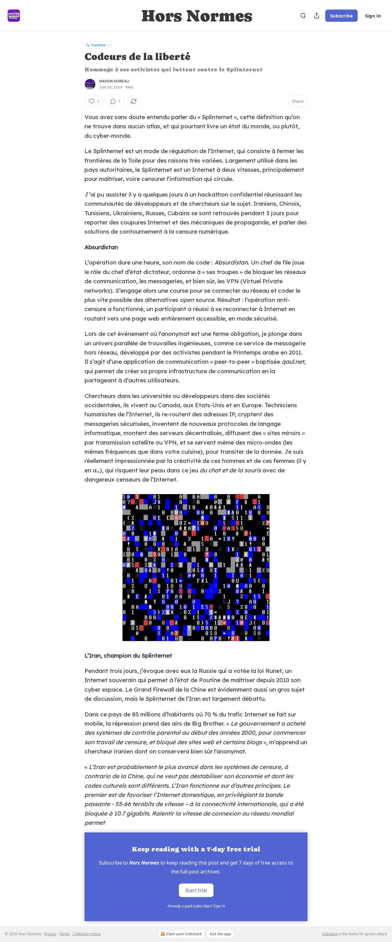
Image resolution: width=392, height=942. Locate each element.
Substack (329, 933)
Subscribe (341, 16)
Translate (98, 45)
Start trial (196, 890)
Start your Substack (184, 933)
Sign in (373, 16)
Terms (64, 933)
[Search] (303, 15)
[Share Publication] (317, 15)
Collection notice (87, 933)
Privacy (50, 933)
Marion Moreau (114, 81)
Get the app (220, 933)
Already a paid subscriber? (196, 906)
